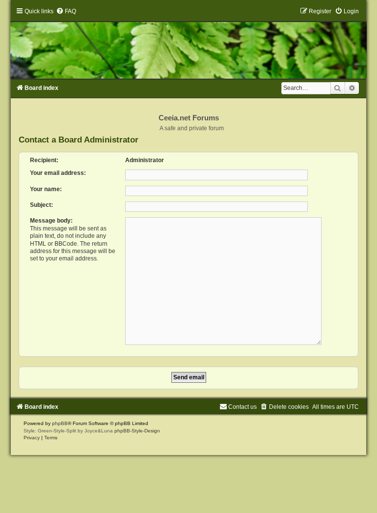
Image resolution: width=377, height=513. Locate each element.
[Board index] (188, 43)
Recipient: (44, 160)
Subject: (41, 204)
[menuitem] (66, 11)
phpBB (60, 423)
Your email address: (58, 173)
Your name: (46, 189)
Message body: (51, 220)
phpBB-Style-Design (137, 430)
